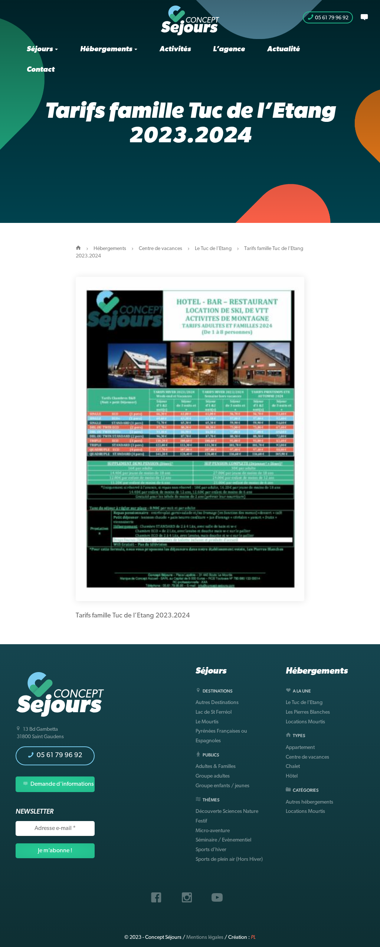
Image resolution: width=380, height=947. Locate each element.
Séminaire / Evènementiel (223, 840)
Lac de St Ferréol (214, 712)
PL (253, 937)
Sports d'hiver (211, 850)
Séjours (40, 49)
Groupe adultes (213, 776)
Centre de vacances (160, 249)
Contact (41, 70)
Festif (201, 821)
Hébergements (107, 49)
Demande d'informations (61, 784)
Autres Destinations (217, 703)
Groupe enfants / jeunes (222, 786)
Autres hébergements (309, 802)
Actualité (283, 49)
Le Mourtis (207, 722)
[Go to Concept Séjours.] (78, 249)
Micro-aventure (213, 831)
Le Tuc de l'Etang (304, 703)
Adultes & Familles (216, 766)
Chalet (293, 766)
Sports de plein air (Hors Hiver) (229, 859)
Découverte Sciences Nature (227, 811)
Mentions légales (204, 937)
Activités (175, 49)
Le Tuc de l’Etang (213, 249)
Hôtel (292, 776)
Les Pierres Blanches (308, 712)
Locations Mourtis (305, 722)
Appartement (300, 747)
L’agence (229, 49)
